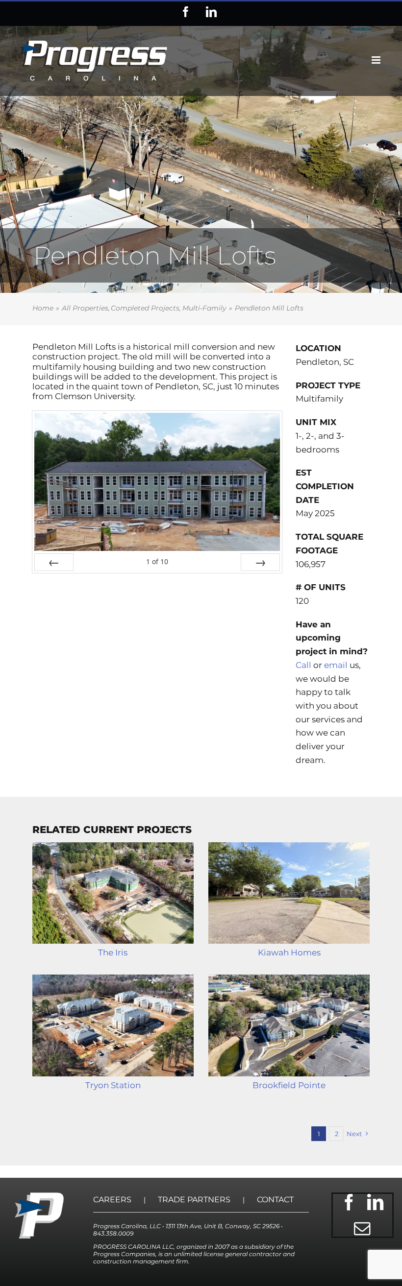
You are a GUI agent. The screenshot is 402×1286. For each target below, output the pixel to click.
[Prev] (54, 562)
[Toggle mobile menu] (377, 60)
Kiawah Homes (289, 952)
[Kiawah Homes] (289, 893)
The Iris (112, 952)
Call (303, 665)
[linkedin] (375, 1202)
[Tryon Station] (113, 1025)
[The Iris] (113, 893)
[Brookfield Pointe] (289, 1025)
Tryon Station (113, 1085)
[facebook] (349, 1202)
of (157, 561)
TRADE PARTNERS (194, 1199)
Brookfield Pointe (289, 1085)
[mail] (362, 1228)
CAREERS (112, 1199)
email (336, 665)
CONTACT (275, 1199)
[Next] (260, 562)
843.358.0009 (113, 1233)
